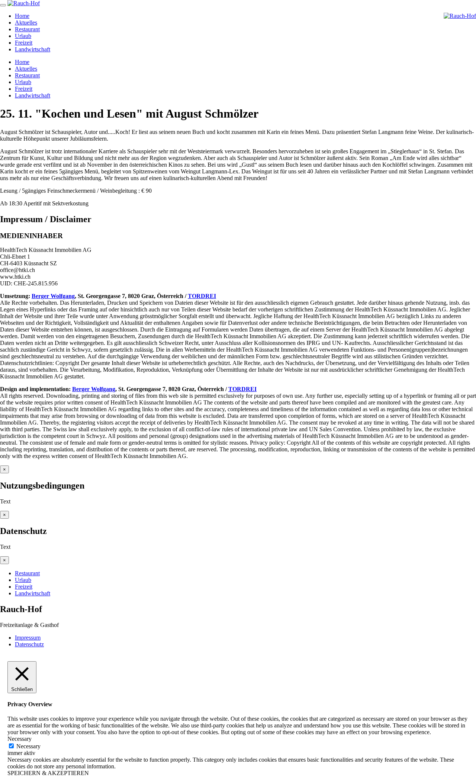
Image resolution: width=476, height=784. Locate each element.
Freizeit (23, 42)
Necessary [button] (19, 739)
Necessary (28, 746)
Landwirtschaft (32, 49)
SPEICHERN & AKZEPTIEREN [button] (48, 773)
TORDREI (202, 296)
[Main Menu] (3, 5)
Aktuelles (26, 22)
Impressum (28, 637)
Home (22, 16)
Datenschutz (29, 644)
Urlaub (23, 36)
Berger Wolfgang (53, 296)
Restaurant (27, 29)
